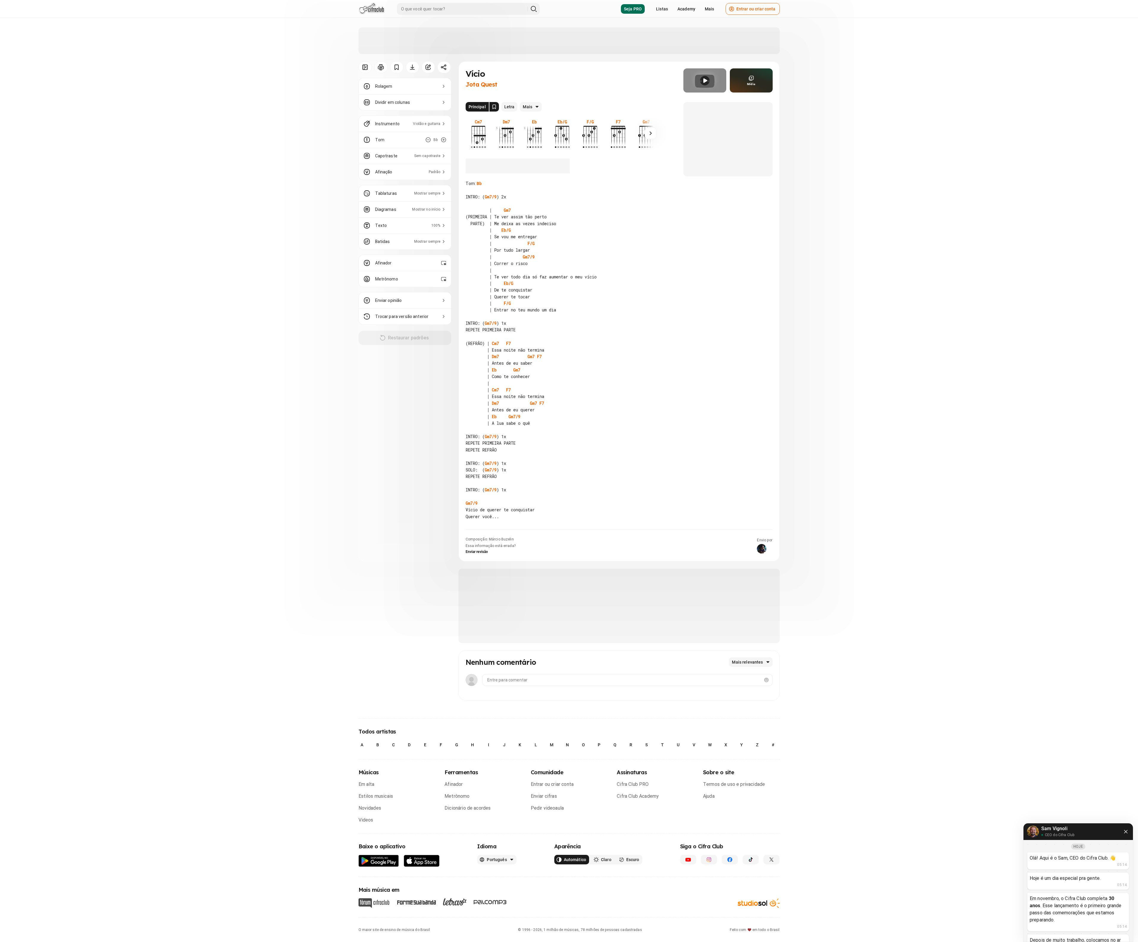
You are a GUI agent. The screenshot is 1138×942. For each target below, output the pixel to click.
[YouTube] (688, 859)
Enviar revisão (477, 552)
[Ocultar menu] (365, 67)
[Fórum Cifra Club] (374, 903)
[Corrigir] (428, 67)
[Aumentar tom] (443, 140)
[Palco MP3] (490, 902)
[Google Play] (379, 861)
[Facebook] (730, 859)
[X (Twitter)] (771, 859)
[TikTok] (751, 859)
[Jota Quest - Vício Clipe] (704, 80)
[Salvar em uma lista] (396, 67)
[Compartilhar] (444, 67)
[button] (705, 80)
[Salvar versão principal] (494, 107)
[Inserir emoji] (766, 680)
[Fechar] (1126, 831)
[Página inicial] (372, 9)
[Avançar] (651, 133)
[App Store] (422, 861)
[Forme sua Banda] (416, 902)
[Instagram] (709, 859)
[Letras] (455, 901)
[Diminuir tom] (428, 140)
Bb (479, 183)
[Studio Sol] (759, 903)
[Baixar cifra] (412, 67)
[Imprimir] (381, 67)
